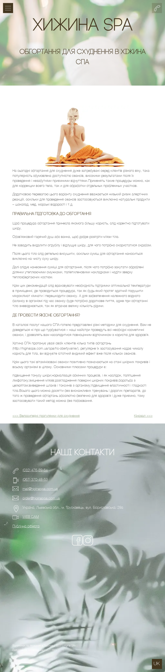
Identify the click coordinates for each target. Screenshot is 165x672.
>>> (143, 415)
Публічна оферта (25, 526)
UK (157, 663)
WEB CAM (31, 517)
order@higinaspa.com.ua (41, 498)
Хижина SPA (82, 26)
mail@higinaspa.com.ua (40, 489)
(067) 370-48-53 (35, 479)
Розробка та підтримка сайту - (30, 649)
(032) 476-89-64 (35, 470)
